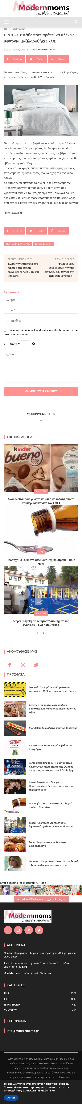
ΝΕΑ (41, 552)
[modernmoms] (41, 9)
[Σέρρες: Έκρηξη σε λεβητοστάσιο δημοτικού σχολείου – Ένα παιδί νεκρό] (41, 590)
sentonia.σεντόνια (18, 244)
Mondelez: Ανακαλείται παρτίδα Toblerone (53, 728)
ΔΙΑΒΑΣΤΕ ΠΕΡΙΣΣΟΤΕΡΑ (39, 1090)
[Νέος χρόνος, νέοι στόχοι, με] (36, 890)
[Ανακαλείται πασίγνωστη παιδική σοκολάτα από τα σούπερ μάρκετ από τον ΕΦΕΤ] (41, 468)
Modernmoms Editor (43, 50)
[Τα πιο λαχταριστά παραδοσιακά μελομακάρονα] (15, 844)
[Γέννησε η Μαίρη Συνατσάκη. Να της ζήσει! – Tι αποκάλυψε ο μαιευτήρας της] (15, 863)
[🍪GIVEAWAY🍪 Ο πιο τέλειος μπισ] (56, 890)
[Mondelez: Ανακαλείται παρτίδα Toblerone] (15, 728)
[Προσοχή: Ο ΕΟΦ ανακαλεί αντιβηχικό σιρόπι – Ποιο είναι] (41, 529)
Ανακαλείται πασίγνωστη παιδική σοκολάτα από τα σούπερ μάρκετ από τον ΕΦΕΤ (52, 709)
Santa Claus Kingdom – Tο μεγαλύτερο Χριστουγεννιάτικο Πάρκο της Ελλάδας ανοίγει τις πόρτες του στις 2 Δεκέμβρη (51, 767)
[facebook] (41, 420)
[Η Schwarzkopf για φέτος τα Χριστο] (67, 890)
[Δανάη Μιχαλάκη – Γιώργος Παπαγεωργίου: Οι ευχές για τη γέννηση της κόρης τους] (15, 786)
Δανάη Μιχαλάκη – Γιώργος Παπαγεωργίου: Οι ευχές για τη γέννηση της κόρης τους (51, 786)
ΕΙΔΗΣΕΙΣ (41, 491)
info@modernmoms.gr (23, 1031)
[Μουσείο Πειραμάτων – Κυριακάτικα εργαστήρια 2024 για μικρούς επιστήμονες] (15, 689)
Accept (11, 1097)
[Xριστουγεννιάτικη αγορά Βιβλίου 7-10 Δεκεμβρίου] (15, 747)
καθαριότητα (43, 244)
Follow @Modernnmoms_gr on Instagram (43, 899)
